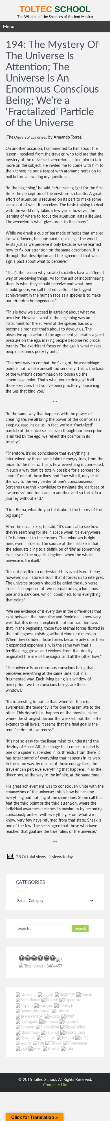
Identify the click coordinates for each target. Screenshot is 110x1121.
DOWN (104, 1115)
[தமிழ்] (81, 1038)
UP (104, 6)
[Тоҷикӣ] (65, 1038)
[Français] (43, 1006)
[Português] (27, 1022)
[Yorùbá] (51, 1049)
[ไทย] (38, 1043)
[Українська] (75, 1043)
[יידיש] (34, 1049)
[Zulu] (67, 1049)
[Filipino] (24, 1006)
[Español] (50, 1033)
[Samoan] (25, 1027)
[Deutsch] (63, 1006)
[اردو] (21, 1049)
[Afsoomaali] (27, 1033)
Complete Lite (55, 1085)
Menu (8, 26)
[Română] (48, 1022)
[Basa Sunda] (72, 1033)
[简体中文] (65, 995)
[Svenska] (46, 1038)
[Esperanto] (71, 1000)
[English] (49, 1000)
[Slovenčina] (47, 1027)
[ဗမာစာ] (52, 1017)
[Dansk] (84, 995)
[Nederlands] (28, 1000)
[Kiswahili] (25, 1038)
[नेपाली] (67, 1017)
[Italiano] (60, 1011)
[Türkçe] (53, 1043)
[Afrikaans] (26, 995)
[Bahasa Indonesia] (33, 1011)
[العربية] (45, 995)
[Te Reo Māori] (29, 1017)
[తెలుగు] (23, 1043)
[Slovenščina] (72, 1027)
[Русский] (69, 1022)
